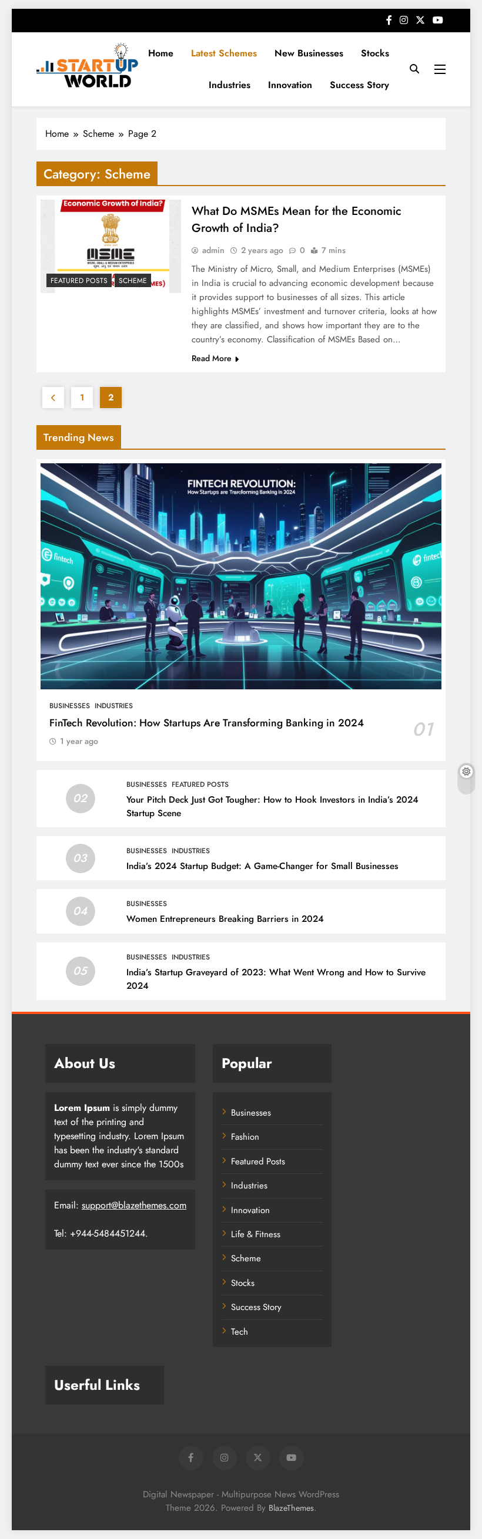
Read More (212, 358)
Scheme (133, 280)
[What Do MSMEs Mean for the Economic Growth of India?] (111, 246)
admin (213, 250)
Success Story (359, 85)
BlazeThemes (291, 1508)
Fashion (245, 1136)
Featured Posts (79, 280)
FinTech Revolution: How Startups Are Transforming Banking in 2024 (206, 722)
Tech (239, 1331)
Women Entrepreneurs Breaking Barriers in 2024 (225, 918)
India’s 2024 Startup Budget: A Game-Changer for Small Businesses (262, 866)
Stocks (375, 53)
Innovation (290, 85)
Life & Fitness (255, 1234)
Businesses (69, 706)
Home (160, 53)
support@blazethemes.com (134, 1205)
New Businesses (309, 53)
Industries (229, 85)
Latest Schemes (224, 53)
